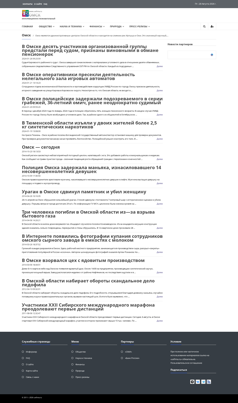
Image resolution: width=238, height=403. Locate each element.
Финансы (96, 26)
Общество (45, 26)
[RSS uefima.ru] (209, 382)
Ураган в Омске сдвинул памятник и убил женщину (84, 191)
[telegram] (203, 382)
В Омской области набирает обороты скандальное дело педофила (88, 283)
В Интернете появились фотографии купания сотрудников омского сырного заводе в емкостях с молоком (92, 238)
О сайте (38, 4)
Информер (31, 351)
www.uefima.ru (35, 11)
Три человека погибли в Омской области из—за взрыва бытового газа (88, 214)
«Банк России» (132, 358)
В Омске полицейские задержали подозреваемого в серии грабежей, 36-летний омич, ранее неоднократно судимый (92, 100)
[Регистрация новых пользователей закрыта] (212, 26)
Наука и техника (71, 26)
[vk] (198, 382)
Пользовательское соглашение (186, 362)
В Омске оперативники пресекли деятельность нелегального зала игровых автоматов (78, 76)
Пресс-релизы (138, 26)
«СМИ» (128, 351)
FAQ (45, 4)
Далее (160, 66)
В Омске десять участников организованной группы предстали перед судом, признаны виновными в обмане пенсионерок (90, 50)
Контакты (28, 4)
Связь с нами (32, 377)
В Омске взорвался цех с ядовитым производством (83, 260)
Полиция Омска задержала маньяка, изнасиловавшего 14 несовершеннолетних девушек (91, 169)
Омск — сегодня (41, 147)
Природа (116, 26)
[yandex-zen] (192, 382)
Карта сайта (32, 370)
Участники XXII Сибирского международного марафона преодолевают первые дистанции (88, 307)
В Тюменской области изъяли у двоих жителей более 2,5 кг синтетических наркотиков (89, 125)
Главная (27, 26)
